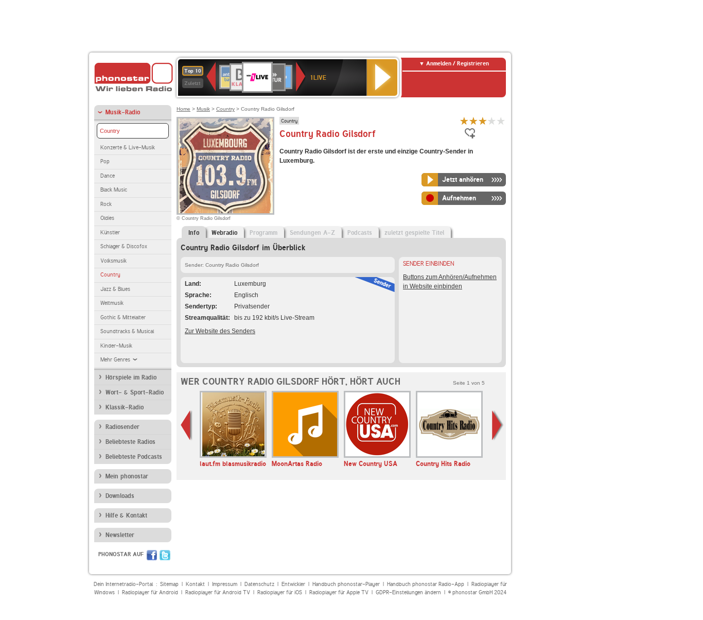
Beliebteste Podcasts (134, 456)
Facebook (152, 555)
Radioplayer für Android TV (217, 592)
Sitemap (169, 584)
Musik (203, 109)
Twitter (165, 555)
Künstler (110, 232)
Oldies (107, 218)
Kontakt (195, 584)
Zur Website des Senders (220, 331)
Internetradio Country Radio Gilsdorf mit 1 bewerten (464, 121)
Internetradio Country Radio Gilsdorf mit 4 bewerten (492, 121)
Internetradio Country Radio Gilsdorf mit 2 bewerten (473, 121)
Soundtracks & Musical (127, 331)
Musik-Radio (123, 112)
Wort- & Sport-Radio (135, 392)
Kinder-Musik (116, 345)
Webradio (224, 232)
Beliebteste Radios (130, 441)
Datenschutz (259, 584)
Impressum (224, 584)
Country (110, 131)
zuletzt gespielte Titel (414, 232)
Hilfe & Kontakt (126, 515)
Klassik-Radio (125, 407)
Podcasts (359, 232)
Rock (106, 204)
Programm (263, 232)
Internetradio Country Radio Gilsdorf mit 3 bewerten (482, 121)
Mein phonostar (127, 476)
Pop (105, 161)
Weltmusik (112, 303)
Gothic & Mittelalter (123, 317)
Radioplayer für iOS (279, 592)
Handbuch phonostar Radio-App (425, 584)
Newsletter (120, 535)
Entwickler (293, 584)
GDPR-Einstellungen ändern (408, 592)
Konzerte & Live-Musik (127, 147)
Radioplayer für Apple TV (338, 592)
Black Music (113, 189)
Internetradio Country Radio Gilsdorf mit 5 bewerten (501, 121)
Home (183, 109)
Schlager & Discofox (123, 246)
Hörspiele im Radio (131, 377)
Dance (107, 176)
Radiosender (122, 426)
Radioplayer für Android (150, 592)
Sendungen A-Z (312, 232)
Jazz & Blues (115, 289)
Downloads (120, 496)
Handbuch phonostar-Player (346, 584)
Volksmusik (113, 260)
